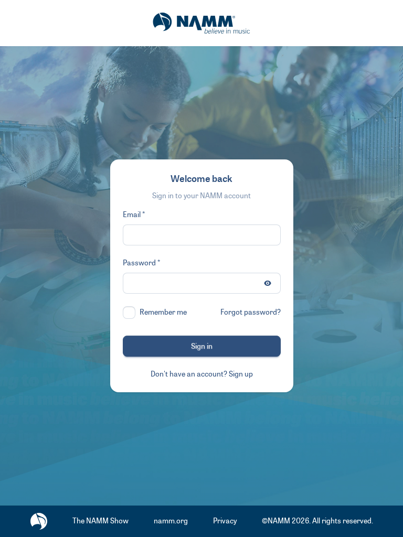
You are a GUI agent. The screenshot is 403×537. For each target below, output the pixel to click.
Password (139, 263)
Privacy (225, 521)
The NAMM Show (100, 521)
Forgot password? (250, 312)
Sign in (202, 346)
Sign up (241, 374)
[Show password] (267, 283)
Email (132, 214)
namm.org (171, 521)
